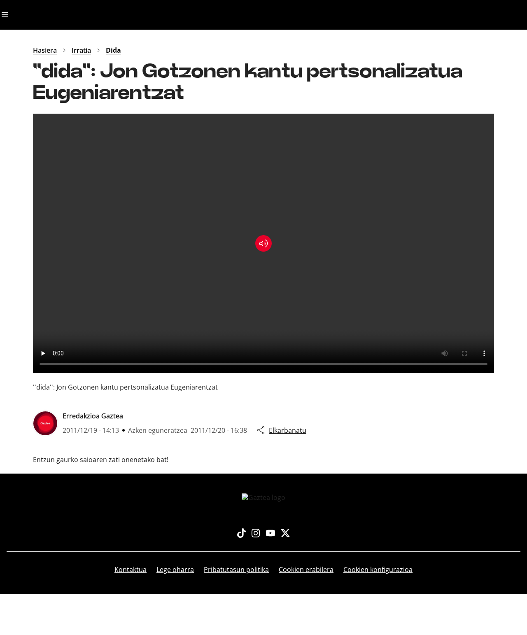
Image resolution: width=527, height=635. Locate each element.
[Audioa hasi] (263, 243)
